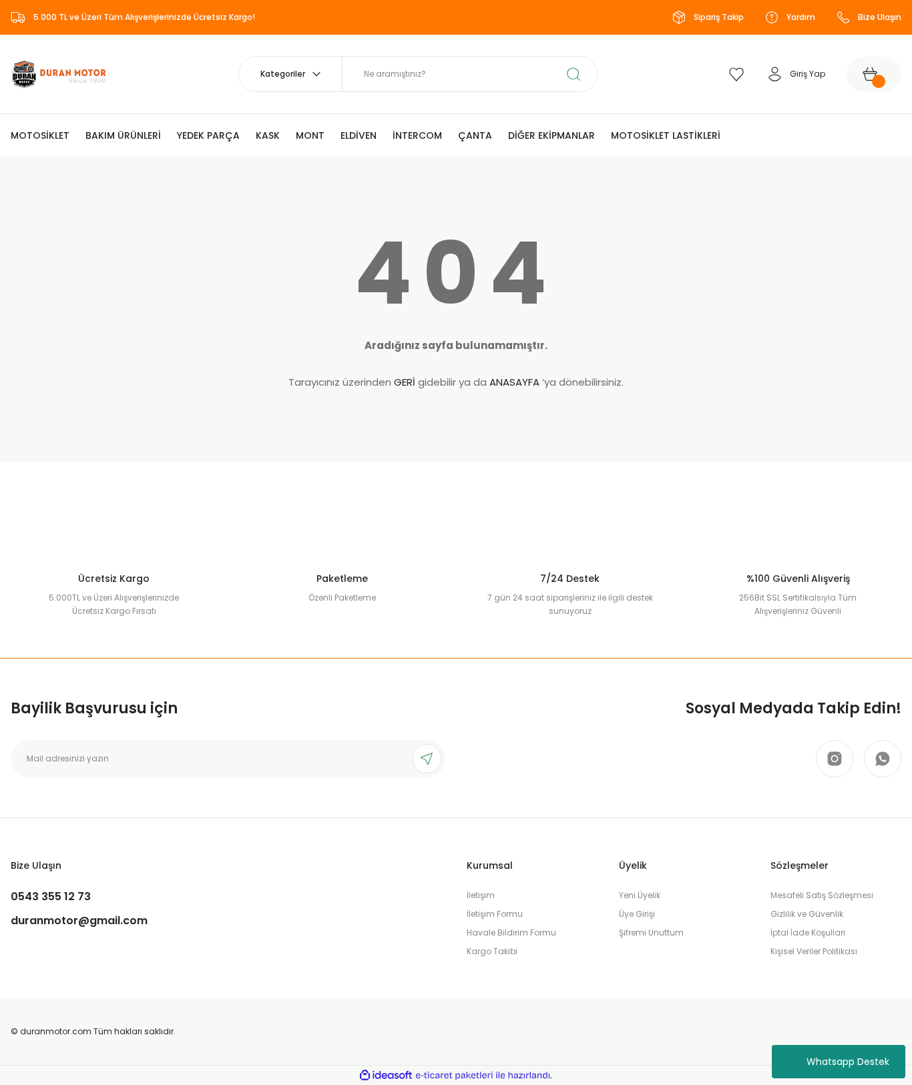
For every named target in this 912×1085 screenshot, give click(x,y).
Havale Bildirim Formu (511, 932)
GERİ (404, 382)
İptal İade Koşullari (807, 932)
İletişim (481, 895)
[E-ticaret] (454, 1076)
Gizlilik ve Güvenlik (806, 914)
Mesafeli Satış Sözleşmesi (821, 895)
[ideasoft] (386, 1075)
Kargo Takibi (492, 951)
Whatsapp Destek (848, 1061)
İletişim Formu (495, 914)
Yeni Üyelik (639, 895)
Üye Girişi (637, 914)
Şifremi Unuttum (651, 932)
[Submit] (426, 758)
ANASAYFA (514, 382)
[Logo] (59, 73)
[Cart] (874, 74)
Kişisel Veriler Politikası (813, 951)
